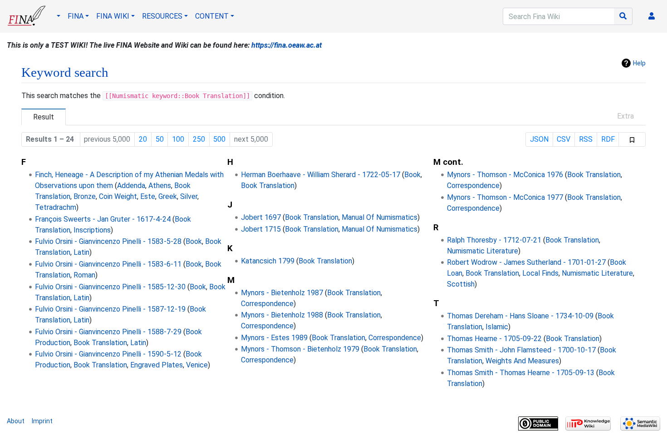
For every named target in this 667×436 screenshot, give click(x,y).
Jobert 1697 (261, 217)
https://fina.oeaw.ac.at (286, 45)
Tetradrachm (55, 207)
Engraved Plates (156, 365)
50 (160, 139)
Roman (84, 275)
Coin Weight (118, 196)
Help (639, 63)
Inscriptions (92, 230)
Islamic (497, 326)
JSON (539, 139)
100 (178, 139)
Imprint (42, 421)
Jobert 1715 (261, 229)
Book (194, 241)
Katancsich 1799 (267, 261)
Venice (197, 365)
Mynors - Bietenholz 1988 (282, 315)
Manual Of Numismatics (379, 217)
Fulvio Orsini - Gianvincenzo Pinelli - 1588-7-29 (108, 331)
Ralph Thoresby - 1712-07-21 (494, 240)
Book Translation (100, 342)
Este (147, 196)
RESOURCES (162, 16)
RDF (608, 139)
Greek (167, 196)
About (16, 421)
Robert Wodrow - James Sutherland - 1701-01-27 (526, 262)
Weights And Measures (522, 361)
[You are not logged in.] (653, 16)
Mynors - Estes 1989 (274, 337)
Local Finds (540, 273)
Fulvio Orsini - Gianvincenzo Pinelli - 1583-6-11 (108, 264)
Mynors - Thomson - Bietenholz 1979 (300, 349)
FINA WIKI (112, 16)
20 (143, 139)
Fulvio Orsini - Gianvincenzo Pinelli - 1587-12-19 (110, 309)
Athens (159, 185)
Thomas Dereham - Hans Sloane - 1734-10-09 (520, 316)
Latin (81, 252)
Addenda (131, 185)
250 (199, 139)
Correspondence (267, 303)
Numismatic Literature (482, 251)
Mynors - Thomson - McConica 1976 (505, 174)
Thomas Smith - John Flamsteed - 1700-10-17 (521, 350)
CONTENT (212, 16)
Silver (188, 196)
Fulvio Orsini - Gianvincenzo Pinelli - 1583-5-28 (108, 241)
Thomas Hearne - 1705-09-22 (494, 338)
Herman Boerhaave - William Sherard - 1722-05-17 (320, 174)
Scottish (461, 284)
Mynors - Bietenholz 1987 (282, 292)
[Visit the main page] (26, 19)
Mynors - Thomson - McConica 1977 (505, 197)
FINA (75, 16)
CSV (563, 139)
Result (43, 117)
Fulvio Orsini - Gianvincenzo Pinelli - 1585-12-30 (110, 286)
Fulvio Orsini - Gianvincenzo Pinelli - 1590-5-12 (108, 354)
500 (219, 139)
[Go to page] (623, 16)
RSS (586, 139)
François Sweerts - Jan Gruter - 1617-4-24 (103, 219)
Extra (625, 116)
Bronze (85, 196)
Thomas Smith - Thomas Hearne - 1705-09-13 (520, 372)
